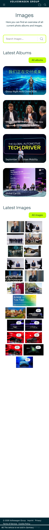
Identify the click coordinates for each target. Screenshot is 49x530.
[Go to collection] (39, 5)
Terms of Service (10, 524)
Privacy (38, 520)
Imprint (30, 520)
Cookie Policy (24, 524)
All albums (37, 60)
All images (37, 215)
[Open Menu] (5, 5)
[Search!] (42, 39)
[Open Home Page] (24, 1)
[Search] (45, 4)
